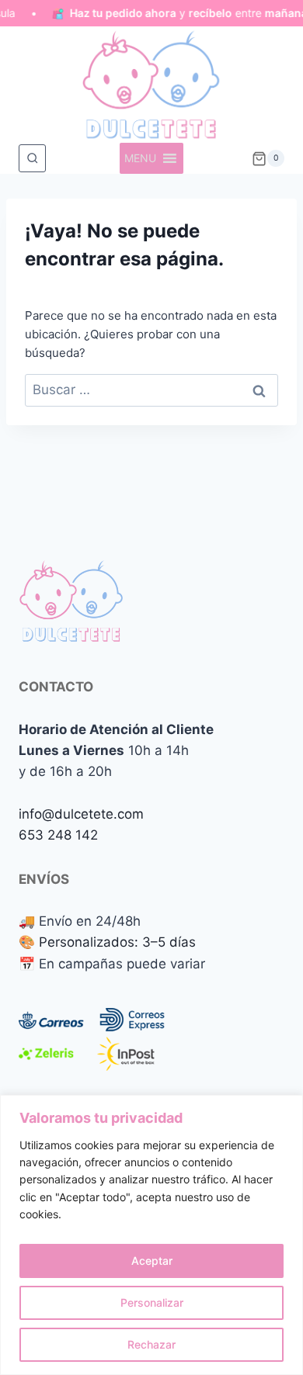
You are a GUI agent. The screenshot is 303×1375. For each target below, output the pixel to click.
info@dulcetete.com (81, 814)
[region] (151, 1235)
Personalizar (151, 1302)
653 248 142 (58, 835)
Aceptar (151, 1260)
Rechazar (151, 1344)
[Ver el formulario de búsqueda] (32, 157)
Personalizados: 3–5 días (117, 942)
